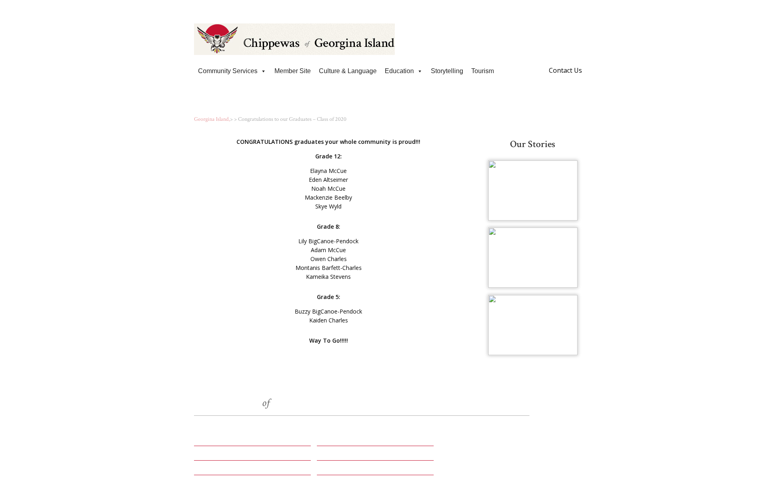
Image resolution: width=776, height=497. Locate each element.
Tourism (482, 70)
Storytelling (447, 70)
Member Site (292, 70)
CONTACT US (341, 470)
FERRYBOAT (339, 456)
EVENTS (209, 441)
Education (399, 70)
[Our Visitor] (533, 190)
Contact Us (565, 70)
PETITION (212, 456)
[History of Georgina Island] (533, 325)
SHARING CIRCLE (225, 470)
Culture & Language (348, 70)
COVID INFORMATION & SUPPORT (388, 7)
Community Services (227, 70)
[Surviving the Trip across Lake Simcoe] (533, 257)
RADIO (329, 441)
